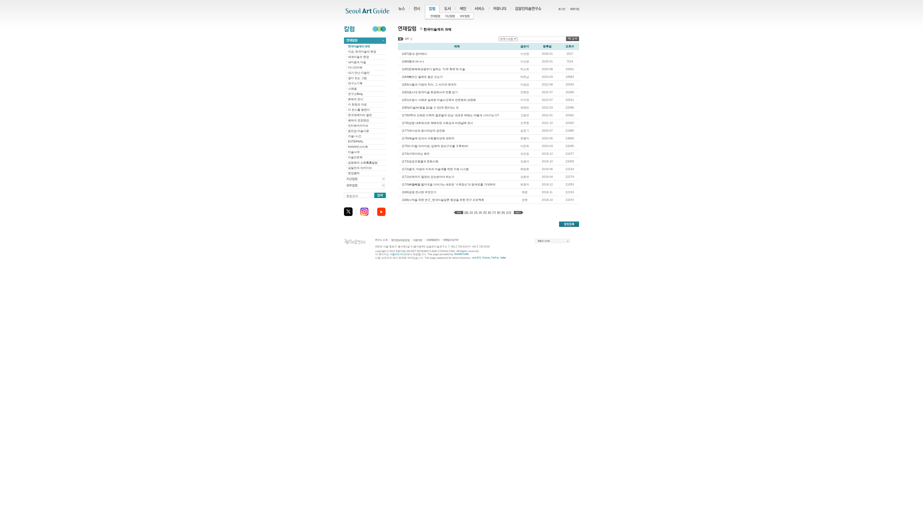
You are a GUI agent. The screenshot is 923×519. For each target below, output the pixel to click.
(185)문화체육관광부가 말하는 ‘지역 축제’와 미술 (433, 69)
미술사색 (354, 152)
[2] (471, 212)
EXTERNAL (355, 141)
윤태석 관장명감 (358, 120)
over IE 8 (476, 257)
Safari (502, 257)
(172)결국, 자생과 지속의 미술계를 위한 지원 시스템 (435, 169)
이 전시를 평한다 (359, 109)
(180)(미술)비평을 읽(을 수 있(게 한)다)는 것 (430, 107)
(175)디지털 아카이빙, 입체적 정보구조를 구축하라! (435, 146)
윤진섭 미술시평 (358, 131)
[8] (498, 212)
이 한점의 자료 (357, 104)
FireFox (495, 257)
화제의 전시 (355, 99)
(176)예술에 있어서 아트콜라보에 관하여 (428, 138)
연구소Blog (355, 94)
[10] (508, 212)
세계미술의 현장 (358, 57)
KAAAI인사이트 (358, 146)
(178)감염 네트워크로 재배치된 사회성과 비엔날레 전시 (437, 123)
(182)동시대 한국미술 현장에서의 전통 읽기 (430, 92)
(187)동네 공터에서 (414, 54)
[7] (494, 212)
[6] (489, 212)
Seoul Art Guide (461, 254)
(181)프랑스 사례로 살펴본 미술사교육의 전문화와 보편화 (439, 100)
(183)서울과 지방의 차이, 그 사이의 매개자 (429, 84)
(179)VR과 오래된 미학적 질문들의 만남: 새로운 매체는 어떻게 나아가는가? (450, 115)
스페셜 (352, 88)
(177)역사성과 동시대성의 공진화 (423, 130)
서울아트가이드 (398, 254)
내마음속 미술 (357, 62)
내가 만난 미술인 (359, 72)
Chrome (486, 257)
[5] (484, 212)
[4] (480, 212)
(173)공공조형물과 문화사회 (420, 161)
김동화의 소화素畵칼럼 (363, 162)
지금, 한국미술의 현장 (362, 51)
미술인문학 (355, 157)
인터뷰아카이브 (358, 125)
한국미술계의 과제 (359, 46)
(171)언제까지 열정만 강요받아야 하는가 (428, 177)
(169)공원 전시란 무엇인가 (419, 192)
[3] (475, 212)
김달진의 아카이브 (360, 168)
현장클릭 (354, 173)
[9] (503, 212)
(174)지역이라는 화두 (416, 153)
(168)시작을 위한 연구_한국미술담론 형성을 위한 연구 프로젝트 (443, 200)
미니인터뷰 (355, 67)
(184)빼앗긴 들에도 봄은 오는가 (422, 77)
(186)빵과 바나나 (413, 61)
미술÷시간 (354, 136)
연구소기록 (355, 83)
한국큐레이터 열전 (360, 115)
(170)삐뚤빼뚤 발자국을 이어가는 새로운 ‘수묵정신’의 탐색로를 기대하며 (448, 184)
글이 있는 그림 (357, 78)
